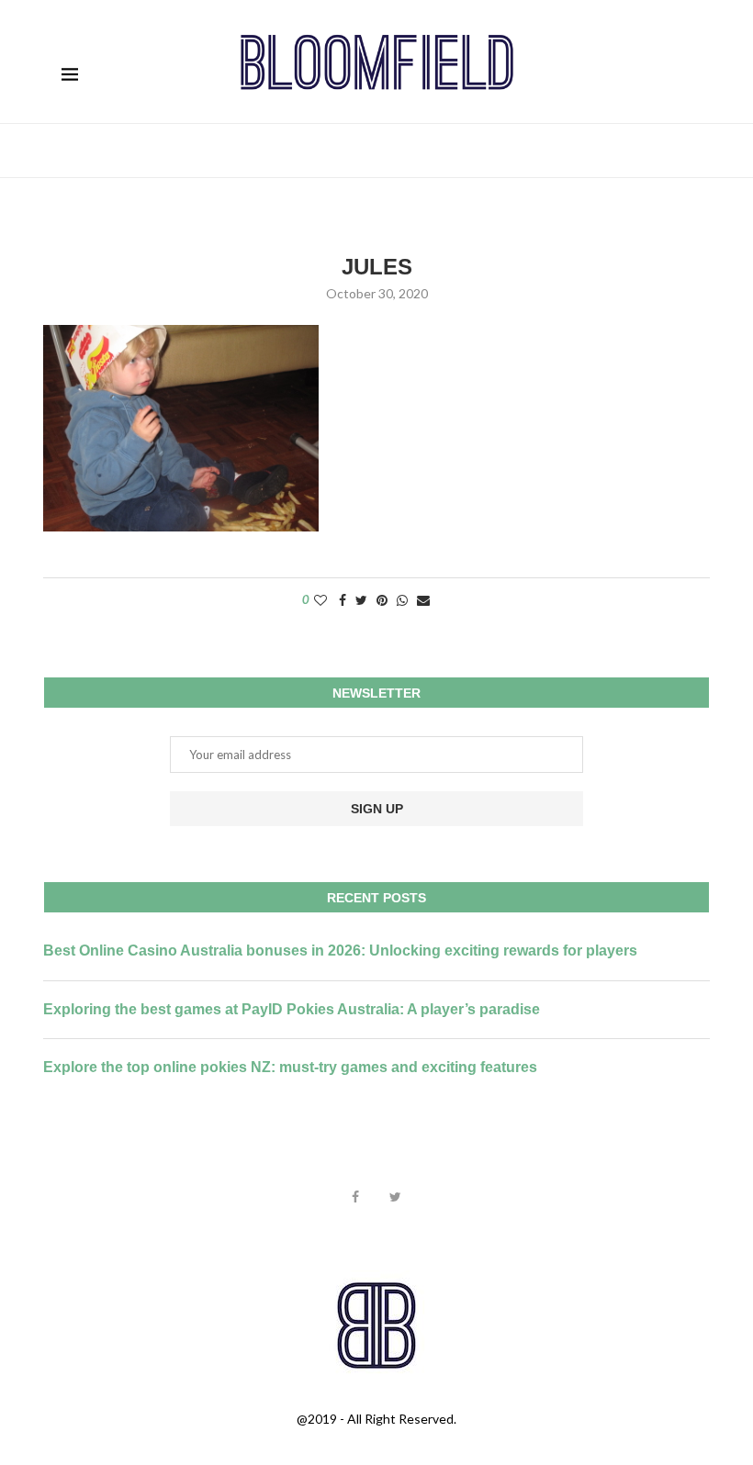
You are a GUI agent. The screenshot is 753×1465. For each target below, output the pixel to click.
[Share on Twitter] (361, 600)
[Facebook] (355, 1197)
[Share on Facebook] (342, 600)
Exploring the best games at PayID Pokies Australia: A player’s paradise (291, 1009)
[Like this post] (320, 600)
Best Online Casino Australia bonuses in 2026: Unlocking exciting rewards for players (340, 950)
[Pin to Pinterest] (382, 600)
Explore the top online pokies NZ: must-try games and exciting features (290, 1067)
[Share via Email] (423, 600)
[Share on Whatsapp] (402, 600)
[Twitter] (395, 1197)
